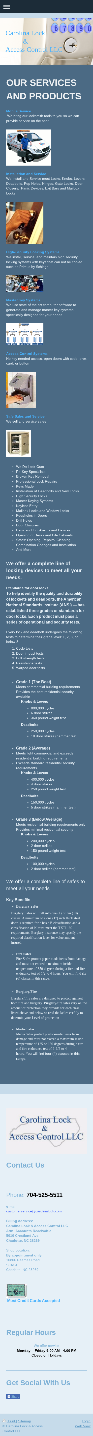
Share (14, 1396)
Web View (83, 1426)
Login (86, 1421)
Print (11, 1421)
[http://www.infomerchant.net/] (46, 1291)
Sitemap (24, 1421)
